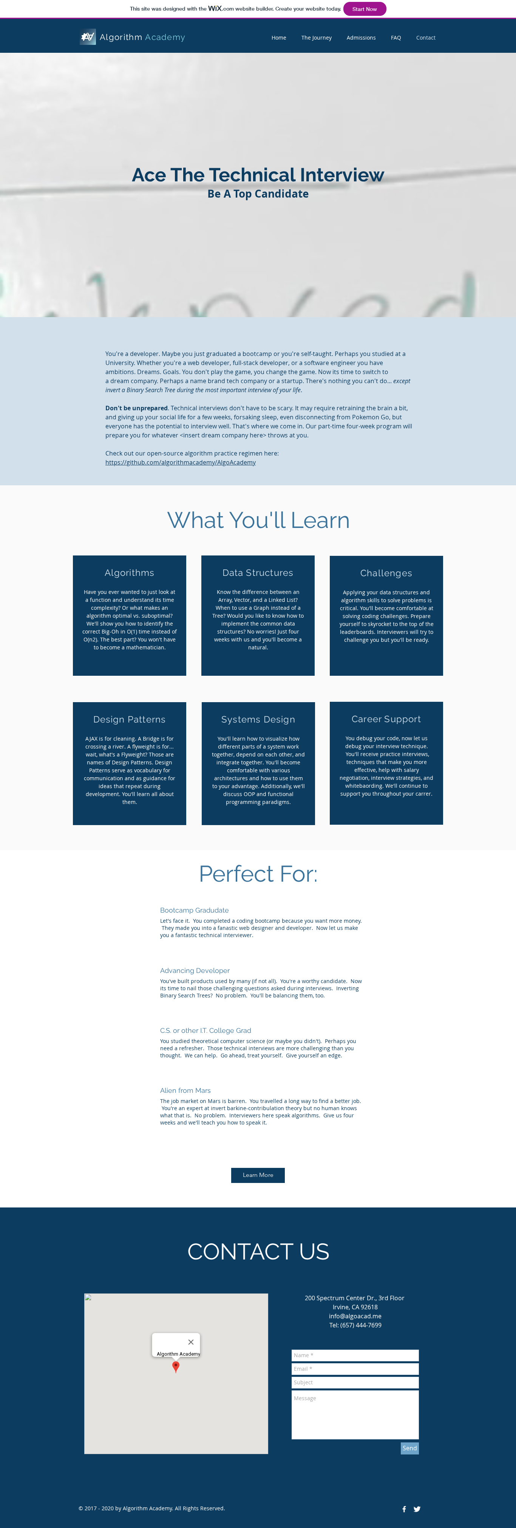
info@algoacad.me (355, 1316)
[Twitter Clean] (417, 1509)
